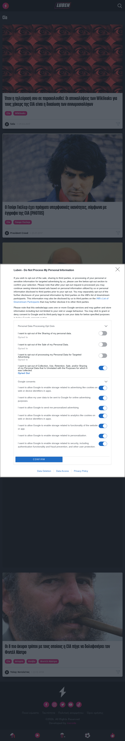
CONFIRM (39, 459)
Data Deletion (44, 471)
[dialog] (62, 370)
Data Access (62, 471)
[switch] (103, 333)
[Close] (119, 270)
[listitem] (62, 326)
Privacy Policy (81, 471)
